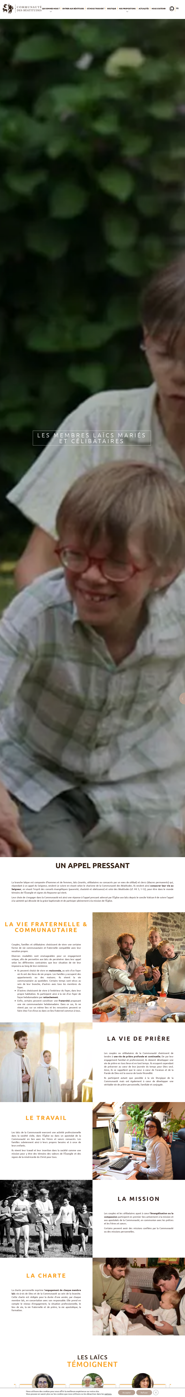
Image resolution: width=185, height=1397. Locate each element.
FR (177, 8)
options (107, 1394)
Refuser (144, 1392)
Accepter (126, 1392)
